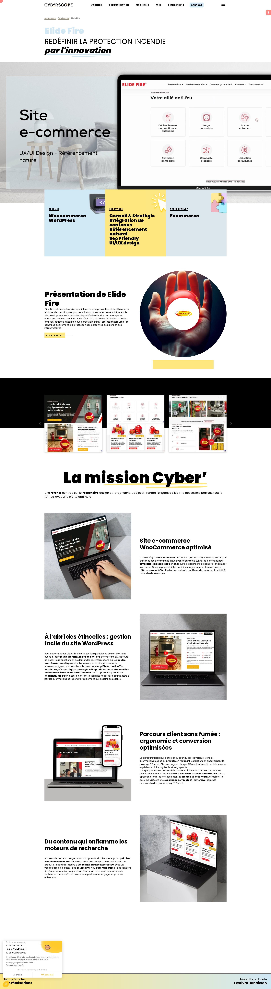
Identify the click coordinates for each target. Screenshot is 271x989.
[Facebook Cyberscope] (128, 947)
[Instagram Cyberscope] (142, 947)
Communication (119, 5)
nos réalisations (18, 981)
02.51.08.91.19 (135, 957)
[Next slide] (231, 423)
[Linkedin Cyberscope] (135, 947)
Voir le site (53, 335)
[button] (268, 12)
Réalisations (176, 5)
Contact (196, 5)
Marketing (142, 5)
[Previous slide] (40, 423)
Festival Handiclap (250, 981)
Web (158, 5)
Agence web (50, 18)
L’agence (96, 5)
